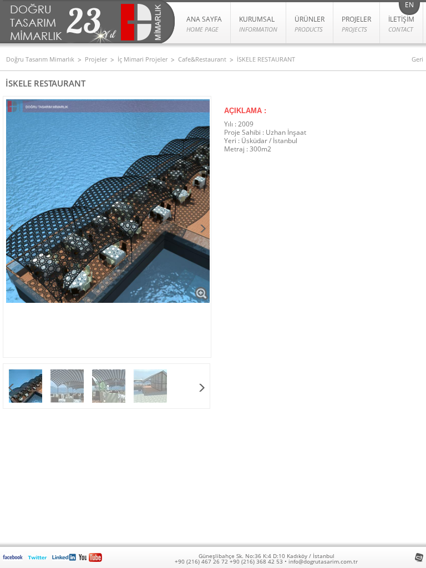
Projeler (96, 59)
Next (202, 229)
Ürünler (309, 23)
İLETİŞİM (401, 23)
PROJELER (356, 23)
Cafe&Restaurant (202, 59)
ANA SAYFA (204, 23)
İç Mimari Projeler (143, 59)
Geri (417, 59)
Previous (11, 229)
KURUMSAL (258, 23)
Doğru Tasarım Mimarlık (40, 59)
